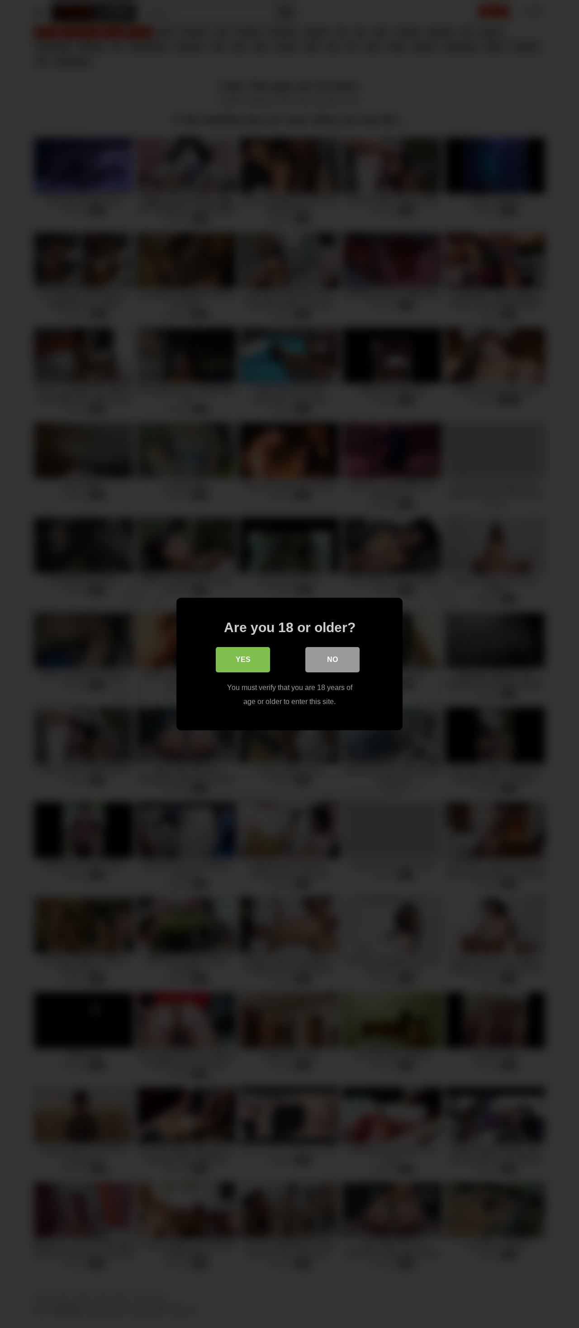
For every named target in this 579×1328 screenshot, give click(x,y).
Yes (243, 659)
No (332, 659)
